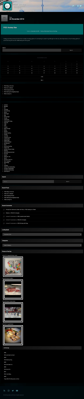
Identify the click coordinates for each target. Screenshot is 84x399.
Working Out (7, 171)
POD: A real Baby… (7, 374)
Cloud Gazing (7, 110)
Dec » (42, 80)
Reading (6, 150)
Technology (6, 162)
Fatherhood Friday (8, 121)
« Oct (42, 76)
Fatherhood (46, 31)
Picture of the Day (53, 31)
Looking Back (7, 138)
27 (44, 72)
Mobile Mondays (7, 141)
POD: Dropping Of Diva (9, 89)
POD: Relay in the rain (9, 85)
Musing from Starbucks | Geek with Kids (15, 209)
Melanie (7, 213)
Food (5, 125)
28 (54, 72)
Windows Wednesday (9, 168)
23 (76, 70)
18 (19, 70)
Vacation (6, 165)
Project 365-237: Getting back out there (11, 378)
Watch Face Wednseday (9, 167)
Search (4, 47)
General (5, 131)
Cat (4, 107)
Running (6, 153)
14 (54, 68)
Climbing (6, 109)
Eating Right (7, 116)
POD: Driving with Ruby (23, 223)
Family (42, 31)
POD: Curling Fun (7, 93)
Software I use (7, 156)
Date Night (6, 113)
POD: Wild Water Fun (8, 364)
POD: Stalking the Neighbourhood (11, 91)
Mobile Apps (6, 140)
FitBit (5, 124)
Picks (5, 144)
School (5, 155)
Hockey (5, 134)
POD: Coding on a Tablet (30, 209)
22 (65, 70)
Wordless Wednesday (9, 169)
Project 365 (6, 147)
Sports (5, 158)
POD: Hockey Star (10, 28)
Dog (5, 115)
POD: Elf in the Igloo (15, 213)
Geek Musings (7, 128)
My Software (7, 143)
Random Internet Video (9, 149)
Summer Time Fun (8, 159)
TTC (5, 164)
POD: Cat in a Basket (8, 87)
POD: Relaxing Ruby (8, 359)
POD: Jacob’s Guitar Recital (24, 216)
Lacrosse (6, 135)
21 (54, 70)
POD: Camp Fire (7, 369)
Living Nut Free (7, 137)
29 (65, 72)
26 (31, 72)
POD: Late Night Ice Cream (9, 355)
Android (6, 104)
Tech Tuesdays (7, 161)
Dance (5, 112)
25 (19, 72)
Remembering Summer (9, 152)
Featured (6, 122)
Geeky (5, 130)
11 (19, 68)
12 (31, 68)
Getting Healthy (7, 133)
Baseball (6, 106)
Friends (5, 127)
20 (44, 70)
